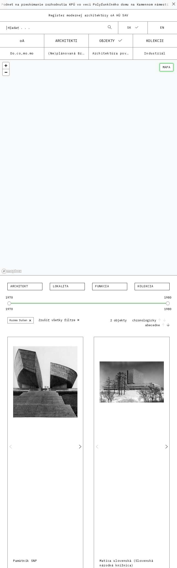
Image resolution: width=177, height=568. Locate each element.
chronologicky (145, 320)
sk (129, 28)
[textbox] (25, 286)
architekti (66, 40)
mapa (166, 67)
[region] (88, 167)
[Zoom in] (6, 65)
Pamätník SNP (25, 561)
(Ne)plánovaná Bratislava (68, 53)
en (162, 28)
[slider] (9, 303)
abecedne (153, 325)
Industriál (155, 53)
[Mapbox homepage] (11, 271)
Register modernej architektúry (88, 15)
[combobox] (54, 28)
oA (22, 40)
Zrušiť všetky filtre (59, 319)
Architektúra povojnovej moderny (112, 53)
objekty (107, 40)
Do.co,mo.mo (22, 53)
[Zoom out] (6, 72)
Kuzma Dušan (20, 320)
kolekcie (155, 40)
